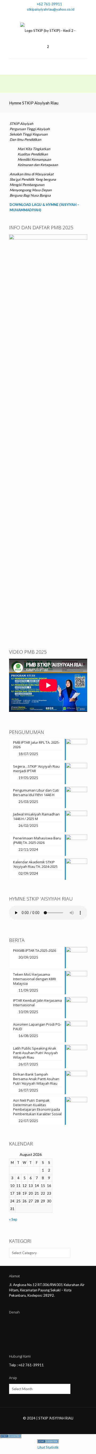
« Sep (13, 1219)
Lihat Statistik (48, 1447)
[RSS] (58, 15)
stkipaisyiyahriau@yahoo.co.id (50, 9)
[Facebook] (38, 15)
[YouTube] (44, 15)
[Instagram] (51, 15)
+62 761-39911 (49, 4)
